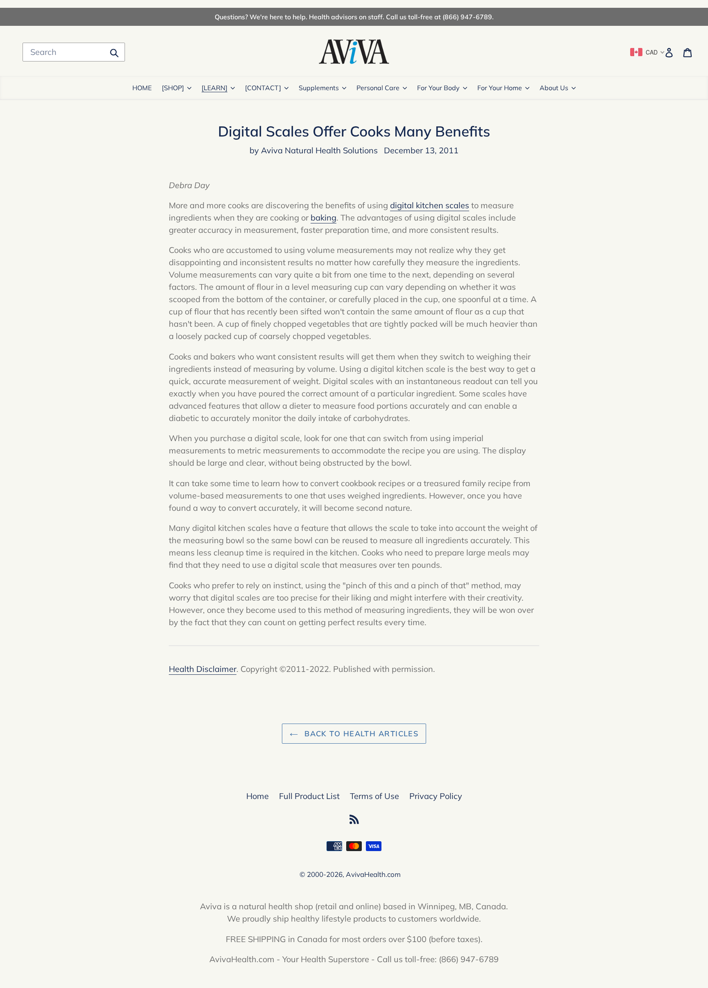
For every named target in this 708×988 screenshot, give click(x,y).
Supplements (319, 88)
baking (323, 217)
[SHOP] (173, 88)
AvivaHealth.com (373, 874)
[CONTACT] (263, 88)
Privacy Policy (435, 796)
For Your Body (438, 88)
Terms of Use (374, 796)
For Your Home (499, 88)
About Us (554, 88)
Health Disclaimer (202, 669)
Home (257, 796)
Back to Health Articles (360, 733)
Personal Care (377, 88)
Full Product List (309, 796)
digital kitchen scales (429, 205)
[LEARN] (214, 88)
